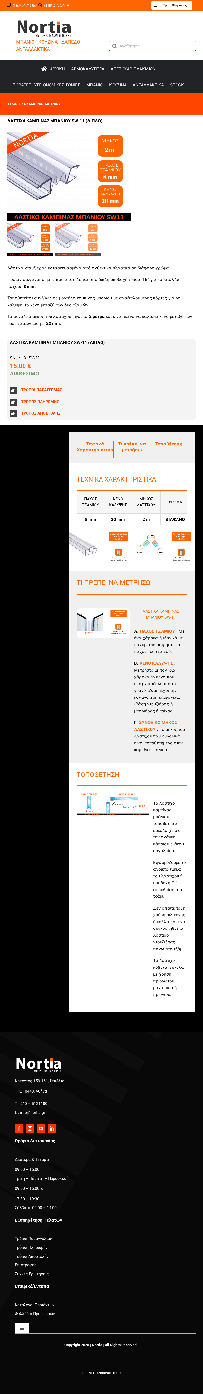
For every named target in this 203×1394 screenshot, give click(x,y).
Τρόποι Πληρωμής (31, 1247)
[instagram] (30, 1128)
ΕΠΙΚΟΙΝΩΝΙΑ (56, 5)
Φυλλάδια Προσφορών (35, 1313)
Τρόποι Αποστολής (32, 1256)
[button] (101, 390)
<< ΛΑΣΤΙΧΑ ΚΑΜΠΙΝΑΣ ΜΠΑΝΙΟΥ (34, 104)
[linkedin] (52, 1128)
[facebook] (19, 1128)
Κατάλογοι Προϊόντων (34, 1305)
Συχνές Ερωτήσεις (32, 1274)
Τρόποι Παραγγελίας (33, 1238)
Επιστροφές (26, 1265)
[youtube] (41, 1128)
